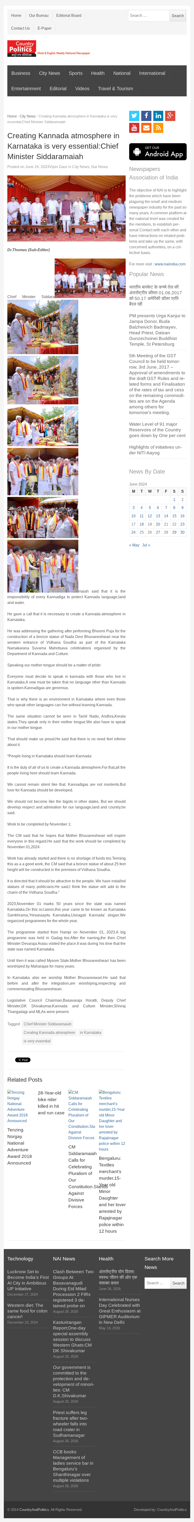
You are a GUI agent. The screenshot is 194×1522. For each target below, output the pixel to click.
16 (182, 516)
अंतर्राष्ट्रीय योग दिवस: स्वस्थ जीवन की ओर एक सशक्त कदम (118, 1277)
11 (142, 516)
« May (134, 545)
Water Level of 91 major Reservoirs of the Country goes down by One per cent (157, 430)
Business (20, 73)
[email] (146, 128)
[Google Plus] (170, 116)
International (152, 73)
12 (150, 516)
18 (142, 524)
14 (166, 516)
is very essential (37, 1041)
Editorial (58, 88)
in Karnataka (90, 1033)
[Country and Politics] (49, 48)
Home (16, 15)
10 (133, 516)
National (121, 73)
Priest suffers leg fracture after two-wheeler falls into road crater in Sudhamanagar (70, 1424)
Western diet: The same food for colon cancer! (27, 1311)
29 (174, 532)
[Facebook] (146, 116)
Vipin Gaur (58, 167)
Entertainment (26, 88)
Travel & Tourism (115, 88)
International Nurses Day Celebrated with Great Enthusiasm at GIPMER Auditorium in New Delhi (120, 1311)
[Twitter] (134, 116)
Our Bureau (38, 15)
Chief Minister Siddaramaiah (47, 1024)
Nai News (99, 167)
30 (182, 532)
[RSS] (158, 128)
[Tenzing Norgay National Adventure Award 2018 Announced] (20, 1107)
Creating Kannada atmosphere (49, 1033)
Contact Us (20, 28)
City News (49, 73)
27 (158, 532)
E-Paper (45, 28)
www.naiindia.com (170, 264)
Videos (82, 88)
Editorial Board (68, 15)
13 (158, 516)
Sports (76, 73)
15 (174, 516)
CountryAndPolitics (34, 1510)
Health (98, 73)
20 (158, 524)
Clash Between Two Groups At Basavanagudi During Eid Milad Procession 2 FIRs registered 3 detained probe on (73, 1288)
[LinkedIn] (158, 116)
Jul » (146, 545)
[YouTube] (134, 128)
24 (133, 532)
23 (182, 524)
